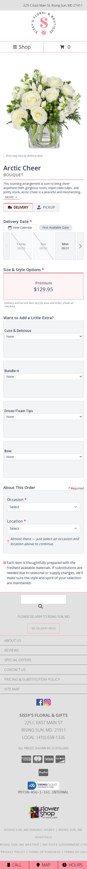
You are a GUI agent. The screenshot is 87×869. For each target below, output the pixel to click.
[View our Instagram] (47, 704)
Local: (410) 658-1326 (43, 737)
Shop (25, 46)
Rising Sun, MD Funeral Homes (29, 830)
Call (16, 865)
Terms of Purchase (45, 852)
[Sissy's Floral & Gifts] (43, 36)
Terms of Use (75, 852)
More (9, 197)
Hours (75, 865)
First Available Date (55, 227)
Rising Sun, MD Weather (19, 844)
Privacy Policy (13, 852)
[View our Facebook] (39, 704)
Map (45, 865)
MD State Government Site (65, 844)
